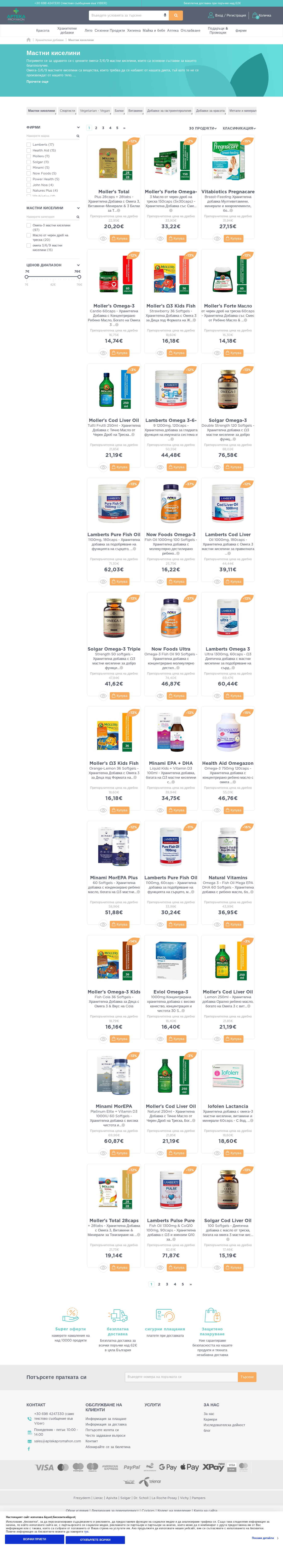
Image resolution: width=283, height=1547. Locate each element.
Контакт (92, 1441)
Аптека (173, 30)
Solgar (125, 1498)
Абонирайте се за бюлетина (108, 1447)
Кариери (210, 1419)
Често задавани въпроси (105, 1435)
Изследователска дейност (224, 1425)
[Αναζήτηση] (176, 15)
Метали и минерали (244, 110)
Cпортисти (67, 110)
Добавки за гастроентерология (169, 110)
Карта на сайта (205, 1510)
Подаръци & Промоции (218, 30)
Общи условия (77, 1510)
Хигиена (134, 30)
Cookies (148, 1510)
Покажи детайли (263, 1538)
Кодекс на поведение (174, 1510)
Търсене (247, 1377)
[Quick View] (103, 238)
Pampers (198, 1498)
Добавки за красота (210, 110)
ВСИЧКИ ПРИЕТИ (34, 1539)
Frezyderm (82, 1498)
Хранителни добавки (67, 30)
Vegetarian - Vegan (95, 110)
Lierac (98, 1498)
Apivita (111, 1498)
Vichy (184, 1498)
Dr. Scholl (141, 1498)
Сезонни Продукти (110, 30)
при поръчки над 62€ (212, 3)
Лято (89, 30)
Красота (43, 30)
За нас (209, 1414)
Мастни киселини (41, 110)
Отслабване (190, 30)
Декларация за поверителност (115, 1510)
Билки (119, 110)
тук (86, 1531)
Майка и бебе (154, 30)
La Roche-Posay (164, 1498)
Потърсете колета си (102, 1430)
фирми (241, 30)
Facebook (29, 1449)
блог (207, 1430)
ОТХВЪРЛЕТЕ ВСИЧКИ (95, 1539)
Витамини (135, 110)
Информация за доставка (106, 1424)
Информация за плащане (106, 1419)
